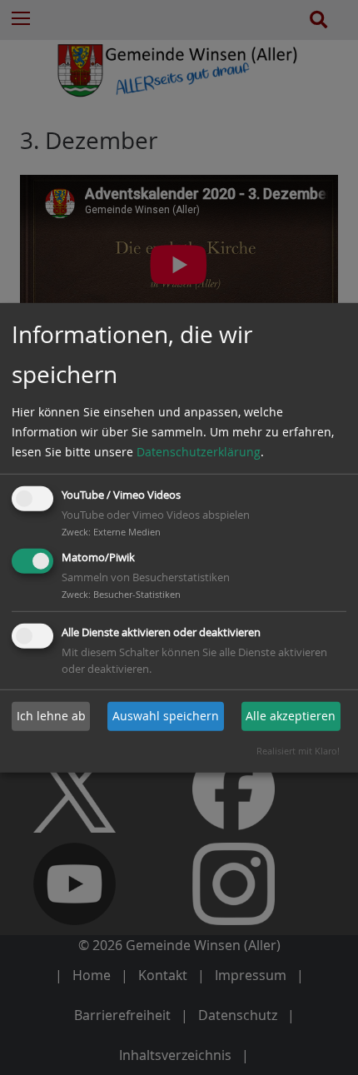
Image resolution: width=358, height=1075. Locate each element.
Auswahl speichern (165, 716)
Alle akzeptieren (291, 716)
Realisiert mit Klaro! (298, 750)
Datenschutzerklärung (199, 452)
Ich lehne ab (51, 716)
